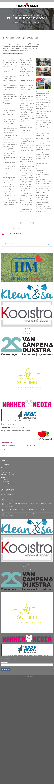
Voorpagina (38, 15)
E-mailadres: (4, 662)
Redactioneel (31, 15)
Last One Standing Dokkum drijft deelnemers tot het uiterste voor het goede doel (26, 509)
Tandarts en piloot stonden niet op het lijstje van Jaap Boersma (21, 514)
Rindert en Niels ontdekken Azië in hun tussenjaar (17, 499)
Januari (20, 15)
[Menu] (2, 5)
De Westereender (34, 22)
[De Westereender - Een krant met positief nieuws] (27, 5)
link (46, 228)
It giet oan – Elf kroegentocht (11, 243)
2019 (13, 15)
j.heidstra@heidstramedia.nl (11, 483)
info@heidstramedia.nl (9, 474)
